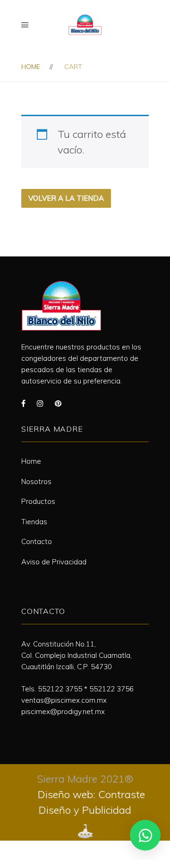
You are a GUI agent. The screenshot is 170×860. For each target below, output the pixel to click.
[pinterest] (58, 403)
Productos (38, 501)
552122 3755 (60, 688)
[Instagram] (40, 403)
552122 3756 (111, 688)
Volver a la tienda (66, 198)
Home (30, 66)
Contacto (36, 541)
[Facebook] (23, 403)
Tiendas (34, 521)
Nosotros (36, 481)
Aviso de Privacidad (53, 561)
